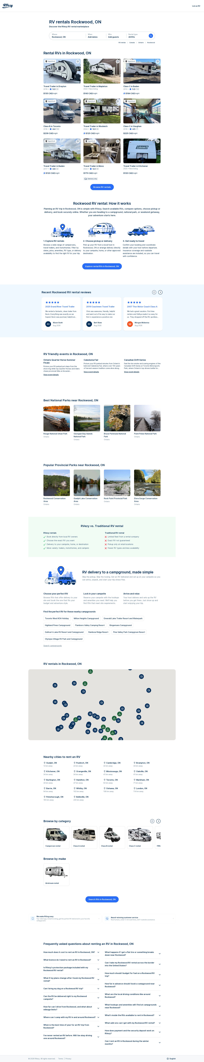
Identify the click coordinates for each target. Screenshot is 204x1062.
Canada (132, 42)
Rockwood (151, 42)
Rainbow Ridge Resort (98, 632)
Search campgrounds (52, 645)
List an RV (196, 6)
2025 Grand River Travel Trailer (60, 306)
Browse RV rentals (102, 187)
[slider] (52, 89)
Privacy (68, 1059)
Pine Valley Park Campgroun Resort (129, 632)
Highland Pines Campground (57, 625)
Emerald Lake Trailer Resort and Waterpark (123, 618)
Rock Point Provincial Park (115, 498)
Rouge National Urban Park (55, 434)
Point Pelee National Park (145, 434)
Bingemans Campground (121, 625)
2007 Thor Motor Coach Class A (142, 306)
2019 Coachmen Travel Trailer (100, 306)
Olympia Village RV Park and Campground (63, 639)
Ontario (141, 42)
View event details (51, 375)
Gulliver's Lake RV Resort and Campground (64, 632)
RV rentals (122, 42)
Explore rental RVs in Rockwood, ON (102, 266)
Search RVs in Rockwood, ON (102, 899)
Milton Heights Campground (86, 618)
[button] (67, 36)
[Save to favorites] (78, 61)
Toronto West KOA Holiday (57, 618)
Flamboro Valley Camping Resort (90, 625)
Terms (60, 1059)
